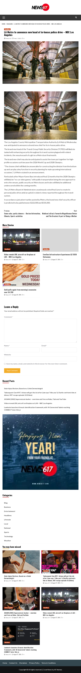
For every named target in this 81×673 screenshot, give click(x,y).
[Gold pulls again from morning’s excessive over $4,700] (21, 275)
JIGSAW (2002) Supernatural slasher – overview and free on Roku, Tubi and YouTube (35, 399)
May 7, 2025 (17, 38)
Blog (5, 503)
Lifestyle (7, 520)
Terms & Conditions (48, 663)
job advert (21, 200)
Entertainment (9, 511)
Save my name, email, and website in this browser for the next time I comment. (36, 364)
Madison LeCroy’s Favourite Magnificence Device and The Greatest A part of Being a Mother (59, 213)
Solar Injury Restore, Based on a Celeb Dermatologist (23, 388)
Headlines (7, 29)
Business (7, 507)
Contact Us (13, 663)
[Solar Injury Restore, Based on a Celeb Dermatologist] (21, 561)
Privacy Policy (34, 663)
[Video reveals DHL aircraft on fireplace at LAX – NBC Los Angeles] (21, 240)
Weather (7, 541)
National (7, 528)
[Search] (76, 17)
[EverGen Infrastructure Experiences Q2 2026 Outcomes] (60, 240)
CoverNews (47, 670)
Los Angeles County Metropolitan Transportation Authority (32, 142)
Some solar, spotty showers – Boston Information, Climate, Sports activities (22, 213)
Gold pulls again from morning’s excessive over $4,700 (20, 291)
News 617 (9, 38)
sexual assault (21, 155)
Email (44, 346)
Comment (8, 317)
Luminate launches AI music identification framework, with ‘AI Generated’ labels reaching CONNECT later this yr (37, 408)
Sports (6, 532)
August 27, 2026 (17, 259)
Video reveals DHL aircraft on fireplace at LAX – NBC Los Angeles (19, 255)
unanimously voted (44, 189)
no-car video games (23, 179)
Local (6, 524)
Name (7, 346)
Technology (8, 536)
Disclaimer (23, 663)
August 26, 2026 (17, 295)
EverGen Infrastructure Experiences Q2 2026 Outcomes (60, 255)
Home (5, 663)
